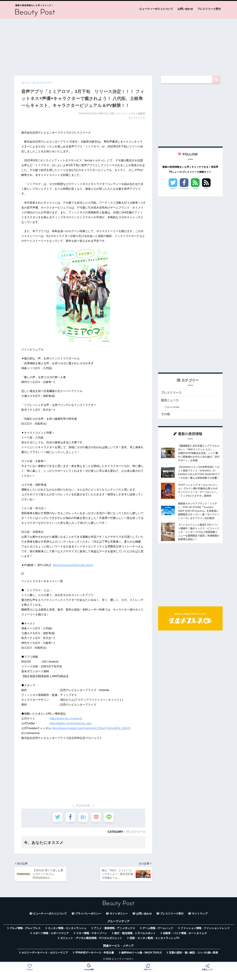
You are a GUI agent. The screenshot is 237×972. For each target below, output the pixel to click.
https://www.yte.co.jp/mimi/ (66, 718)
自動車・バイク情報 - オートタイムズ (185, 933)
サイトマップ (200, 913)
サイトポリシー (119, 913)
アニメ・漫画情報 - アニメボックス (114, 928)
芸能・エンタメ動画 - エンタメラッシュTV (154, 938)
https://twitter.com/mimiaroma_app (70, 723)
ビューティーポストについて (156, 8)
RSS (206, 188)
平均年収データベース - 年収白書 (94, 952)
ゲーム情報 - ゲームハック (157, 928)
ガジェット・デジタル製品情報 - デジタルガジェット (91, 938)
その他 (165, 414)
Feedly (195, 188)
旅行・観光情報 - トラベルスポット (135, 933)
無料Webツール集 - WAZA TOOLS (141, 952)
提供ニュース (170, 400)
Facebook (184, 188)
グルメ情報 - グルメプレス (25, 928)
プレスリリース (135, 831)
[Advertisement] (118, 45)
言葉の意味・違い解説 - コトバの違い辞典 (193, 952)
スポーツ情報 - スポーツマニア (51, 933)
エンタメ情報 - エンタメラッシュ (67, 928)
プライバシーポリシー (88, 913)
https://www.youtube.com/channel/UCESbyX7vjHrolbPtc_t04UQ (91, 728)
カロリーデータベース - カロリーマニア (45, 952)
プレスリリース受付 (209, 8)
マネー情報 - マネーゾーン (91, 933)
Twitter (173, 188)
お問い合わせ (185, 8)
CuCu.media (172, 407)
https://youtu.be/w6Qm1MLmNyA (73, 565)
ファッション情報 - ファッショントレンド (205, 928)
